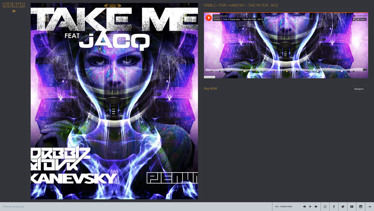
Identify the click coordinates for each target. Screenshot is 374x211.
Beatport (359, 88)
